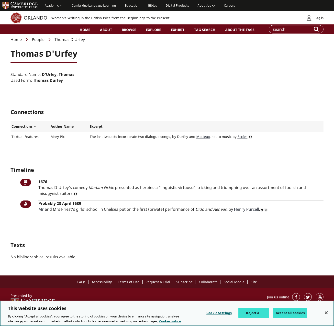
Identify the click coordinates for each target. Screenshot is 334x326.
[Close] (326, 312)
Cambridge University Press (20, 5)
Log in (319, 18)
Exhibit (177, 29)
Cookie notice (170, 321)
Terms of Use (128, 282)
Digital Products (177, 5)
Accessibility (102, 282)
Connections (30, 126)
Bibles (152, 5)
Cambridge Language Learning (94, 5)
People (38, 39)
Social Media (234, 282)
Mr (41, 209)
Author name (62, 126)
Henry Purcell (246, 209)
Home (85, 29)
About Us (204, 5)
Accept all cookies (290, 313)
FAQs (81, 282)
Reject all (253, 313)
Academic (52, 5)
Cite (254, 282)
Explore (153, 29)
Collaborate (208, 282)
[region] (167, 313)
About (106, 29)
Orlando (35, 17)
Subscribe (184, 282)
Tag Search (204, 29)
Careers (229, 5)
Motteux (203, 136)
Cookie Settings (219, 313)
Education (132, 5)
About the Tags (240, 29)
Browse (129, 29)
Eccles (242, 136)
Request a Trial (157, 282)
